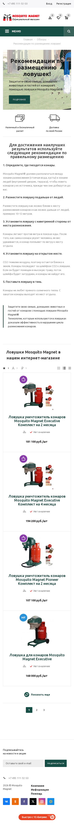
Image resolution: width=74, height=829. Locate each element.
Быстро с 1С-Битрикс (34, 817)
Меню (16, 31)
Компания (37, 785)
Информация (40, 789)
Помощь (36, 793)
